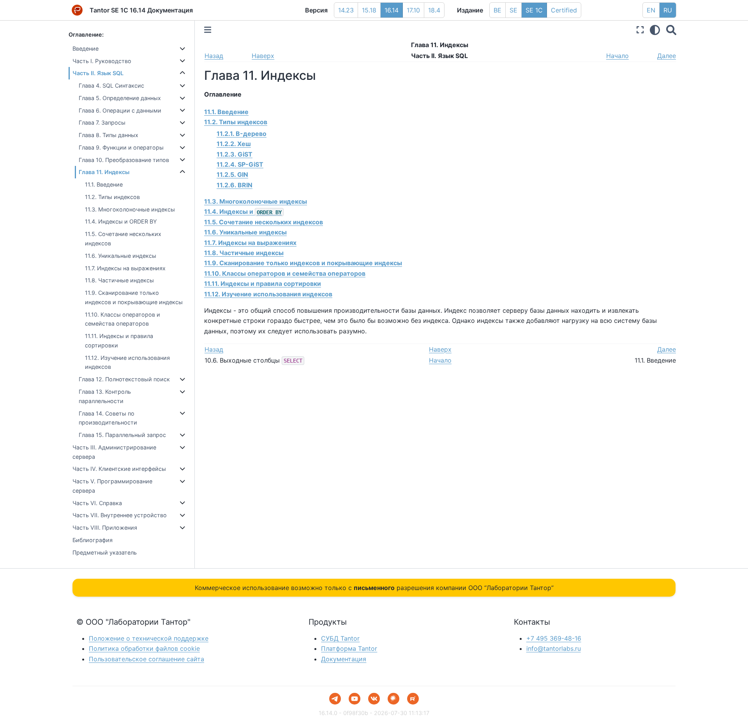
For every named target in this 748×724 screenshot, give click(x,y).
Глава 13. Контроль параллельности (105, 396)
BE (497, 10)
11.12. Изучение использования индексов (127, 362)
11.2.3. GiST (234, 154)
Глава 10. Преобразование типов (124, 160)
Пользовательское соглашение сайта (146, 659)
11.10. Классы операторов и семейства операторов (122, 319)
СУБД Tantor (340, 638)
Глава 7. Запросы (102, 122)
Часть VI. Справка (97, 503)
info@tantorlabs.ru (553, 648)
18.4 (434, 10)
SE (513, 10)
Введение (85, 48)
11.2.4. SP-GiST (240, 164)
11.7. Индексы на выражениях (125, 268)
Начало (617, 56)
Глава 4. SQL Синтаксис (111, 85)
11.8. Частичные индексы (119, 280)
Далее (666, 56)
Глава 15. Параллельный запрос (122, 435)
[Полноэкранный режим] (640, 30)
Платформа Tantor (349, 648)
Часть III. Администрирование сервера (114, 452)
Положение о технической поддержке (148, 638)
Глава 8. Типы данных (108, 135)
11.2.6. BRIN (234, 185)
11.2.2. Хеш (234, 144)
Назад (214, 56)
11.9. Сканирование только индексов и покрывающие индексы (134, 297)
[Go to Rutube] (413, 699)
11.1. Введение (104, 184)
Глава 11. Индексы (104, 172)
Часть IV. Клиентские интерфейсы (119, 468)
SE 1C (534, 10)
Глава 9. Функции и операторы (121, 147)
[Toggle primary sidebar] (207, 30)
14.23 (346, 10)
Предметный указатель (104, 552)
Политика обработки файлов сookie (144, 648)
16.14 (392, 10)
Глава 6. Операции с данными (120, 110)
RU (667, 10)
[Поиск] (671, 30)
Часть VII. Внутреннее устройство (119, 515)
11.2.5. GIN (232, 174)
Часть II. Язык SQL (97, 73)
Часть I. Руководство (101, 61)
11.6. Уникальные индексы (120, 255)
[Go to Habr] (393, 699)
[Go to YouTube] (354, 699)
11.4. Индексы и (243, 211)
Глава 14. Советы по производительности (108, 418)
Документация (343, 659)
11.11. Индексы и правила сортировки (119, 341)
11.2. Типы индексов (112, 197)
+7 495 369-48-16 (553, 638)
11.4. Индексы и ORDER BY (121, 221)
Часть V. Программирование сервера (112, 486)
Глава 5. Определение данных (120, 98)
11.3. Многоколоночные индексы (130, 209)
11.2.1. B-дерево (241, 133)
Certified (564, 10)
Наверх (263, 56)
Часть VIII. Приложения (104, 527)
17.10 (413, 10)
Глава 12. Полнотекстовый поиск (124, 379)
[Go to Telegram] (335, 699)
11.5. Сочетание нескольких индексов (123, 239)
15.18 (369, 10)
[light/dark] (655, 30)
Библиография (92, 540)
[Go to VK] (374, 699)
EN (651, 10)
